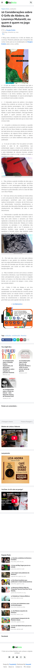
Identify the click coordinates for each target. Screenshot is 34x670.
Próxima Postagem (26, 421)
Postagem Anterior (7, 421)
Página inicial (5, 8)
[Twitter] (14, 339)
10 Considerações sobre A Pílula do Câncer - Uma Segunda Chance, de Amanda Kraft (8, 393)
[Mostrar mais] (28, 339)
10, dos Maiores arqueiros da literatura (19, 611)
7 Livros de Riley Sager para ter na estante (20, 566)
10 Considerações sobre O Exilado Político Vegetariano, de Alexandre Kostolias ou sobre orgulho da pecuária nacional (8, 366)
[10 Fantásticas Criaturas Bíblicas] (5, 598)
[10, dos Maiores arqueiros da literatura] (5, 613)
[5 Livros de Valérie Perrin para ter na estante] (5, 628)
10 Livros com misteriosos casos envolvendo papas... (20, 604)
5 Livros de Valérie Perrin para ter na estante (21, 626)
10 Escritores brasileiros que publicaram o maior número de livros (21, 581)
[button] (2, 2)
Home (5, 667)
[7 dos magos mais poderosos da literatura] (5, 575)
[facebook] (9, 657)
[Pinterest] (21, 339)
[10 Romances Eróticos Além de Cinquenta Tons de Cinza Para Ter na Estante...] (5, 589)
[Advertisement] (17, 532)
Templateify (12, 664)
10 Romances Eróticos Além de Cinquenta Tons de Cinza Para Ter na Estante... (21, 589)
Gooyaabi (28, 664)
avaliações (13, 8)
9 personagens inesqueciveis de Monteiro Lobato (20, 619)
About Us (11, 667)
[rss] (24, 657)
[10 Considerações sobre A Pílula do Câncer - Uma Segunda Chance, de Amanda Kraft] (8, 383)
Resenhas (23, 335)
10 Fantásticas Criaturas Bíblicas (20, 596)
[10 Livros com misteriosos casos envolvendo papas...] (5, 605)
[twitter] (13, 657)
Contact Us (19, 667)
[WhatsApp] (17, 339)
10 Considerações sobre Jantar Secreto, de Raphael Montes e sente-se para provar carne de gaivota (25, 366)
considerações (16, 335)
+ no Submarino (17, 304)
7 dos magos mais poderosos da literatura (20, 573)
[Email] (24, 339)
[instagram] (20, 657)
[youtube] (17, 657)
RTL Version (27, 667)
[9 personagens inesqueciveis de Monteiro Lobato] (5, 620)
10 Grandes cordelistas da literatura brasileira (21, 558)
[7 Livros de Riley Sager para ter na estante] (5, 567)
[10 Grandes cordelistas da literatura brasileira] (5, 560)
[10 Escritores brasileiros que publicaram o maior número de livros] (5, 582)
